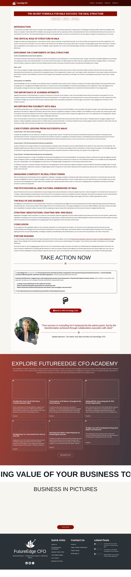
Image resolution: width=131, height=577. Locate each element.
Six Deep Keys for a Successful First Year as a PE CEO (29, 435)
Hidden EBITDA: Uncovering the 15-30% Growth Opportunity (100, 402)
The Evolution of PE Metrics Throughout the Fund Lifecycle (65, 402)
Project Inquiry (75, 550)
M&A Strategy (75, 19)
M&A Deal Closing (56, 19)
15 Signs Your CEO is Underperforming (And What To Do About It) (102, 429)
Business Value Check (57, 552)
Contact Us (115, 3)
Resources (107, 3)
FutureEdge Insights (57, 555)
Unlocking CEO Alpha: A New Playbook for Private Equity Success (64, 434)
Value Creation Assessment (79, 547)
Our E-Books (55, 558)
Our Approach (99, 3)
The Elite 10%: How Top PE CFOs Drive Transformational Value (26, 402)
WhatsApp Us (75, 553)
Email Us (73, 544)
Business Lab (35, 246)
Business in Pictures (57, 561)
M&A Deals (66, 19)
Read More (15, 416)
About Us (92, 3)
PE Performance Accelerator (56, 548)
